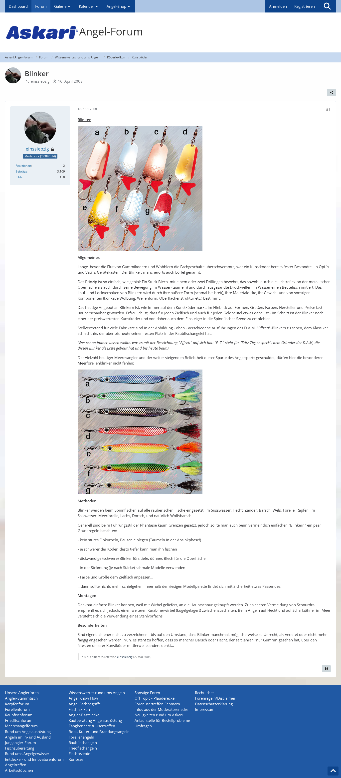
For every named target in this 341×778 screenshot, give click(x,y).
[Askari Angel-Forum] (170, 32)
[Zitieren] (326, 668)
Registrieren (304, 6)
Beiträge (21, 171)
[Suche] (327, 6)
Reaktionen (23, 166)
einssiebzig (40, 81)
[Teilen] (331, 92)
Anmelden (278, 6)
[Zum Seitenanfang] (333, 771)
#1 (328, 109)
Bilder (19, 177)
